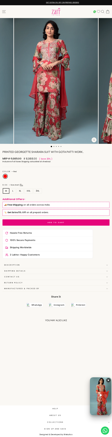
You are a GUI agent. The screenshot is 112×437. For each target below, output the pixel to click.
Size (10, 185)
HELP (55, 408)
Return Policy (13, 283)
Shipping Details (15, 271)
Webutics (68, 434)
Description (12, 265)
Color (9, 171)
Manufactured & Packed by (22, 288)
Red (5, 176)
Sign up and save (55, 429)
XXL (28, 191)
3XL (37, 191)
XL (20, 191)
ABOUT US (55, 415)
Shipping (25, 161)
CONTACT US (12, 277)
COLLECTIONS (55, 422)
